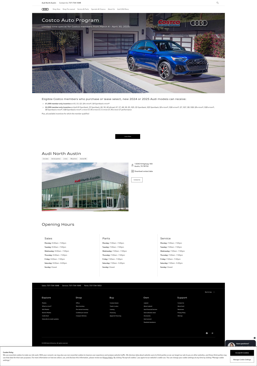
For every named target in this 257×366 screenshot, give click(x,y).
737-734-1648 (75, 3)
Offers (78, 303)
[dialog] (128, 356)
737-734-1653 (95, 286)
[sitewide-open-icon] (217, 3)
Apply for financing (115, 316)
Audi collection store (150, 312)
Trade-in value (114, 306)
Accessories (147, 316)
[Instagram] (212, 333)
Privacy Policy (181, 312)
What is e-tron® (46, 306)
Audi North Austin (49, 3)
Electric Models (46, 312)
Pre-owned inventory (82, 309)
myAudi (146, 303)
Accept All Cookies (242, 353)
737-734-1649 (75, 286)
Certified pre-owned (82, 312)
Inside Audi (45, 316)
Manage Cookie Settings (242, 359)
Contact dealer (114, 303)
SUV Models (45, 309)
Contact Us (181, 303)
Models (44, 303)
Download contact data (144, 171)
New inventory (80, 306)
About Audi (181, 306)
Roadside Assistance (150, 322)
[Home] (45, 9)
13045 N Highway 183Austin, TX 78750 (144, 165)
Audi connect (147, 319)
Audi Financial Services (150, 309)
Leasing (112, 309)
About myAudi (148, 306)
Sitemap (180, 316)
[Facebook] (207, 333)
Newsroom (181, 309)
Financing (113, 312)
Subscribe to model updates (50, 319)
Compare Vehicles (81, 316)
